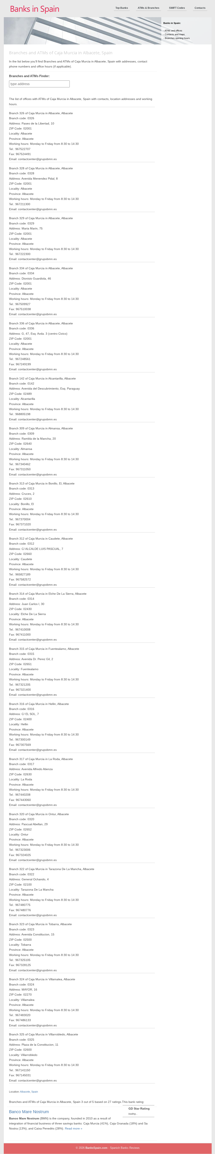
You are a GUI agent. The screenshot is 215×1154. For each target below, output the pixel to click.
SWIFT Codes (177, 7)
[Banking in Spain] (35, 16)
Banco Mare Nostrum (29, 1111)
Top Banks (121, 7)
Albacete (25, 1091)
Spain (34, 1091)
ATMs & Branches (148, 7)
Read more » (73, 1128)
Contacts (200, 7)
